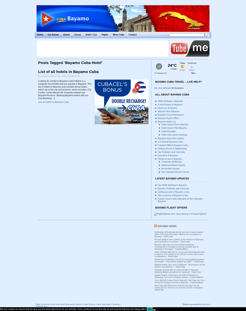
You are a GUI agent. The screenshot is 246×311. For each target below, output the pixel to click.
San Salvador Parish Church (175, 172)
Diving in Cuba (95, 304)
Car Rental (53, 34)
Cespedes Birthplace (171, 162)
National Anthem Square (173, 165)
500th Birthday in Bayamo (170, 101)
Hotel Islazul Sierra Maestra (174, 124)
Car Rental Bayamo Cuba (170, 142)
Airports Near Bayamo (168, 111)
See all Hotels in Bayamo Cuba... (54, 102)
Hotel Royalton (168, 131)
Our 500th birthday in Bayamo (172, 185)
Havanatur (206, 304)
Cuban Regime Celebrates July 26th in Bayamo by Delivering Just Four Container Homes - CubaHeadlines (179, 276)
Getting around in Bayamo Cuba (173, 192)
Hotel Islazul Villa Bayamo (174, 128)
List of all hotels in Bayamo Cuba (68, 72)
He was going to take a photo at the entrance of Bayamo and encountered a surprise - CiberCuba (179, 240)
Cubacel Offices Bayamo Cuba (173, 145)
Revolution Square (170, 168)
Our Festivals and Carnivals (171, 152)
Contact (133, 34)
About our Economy (167, 108)
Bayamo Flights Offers (168, 118)
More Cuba (118, 34)
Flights (105, 34)
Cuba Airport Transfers (110, 304)
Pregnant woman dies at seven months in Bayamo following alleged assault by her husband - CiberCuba (178, 271)
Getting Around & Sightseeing (172, 148)
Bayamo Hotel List (167, 121)
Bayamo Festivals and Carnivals (173, 188)
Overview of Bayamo (168, 155)
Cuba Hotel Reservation (65, 304)
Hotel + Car (91, 34)
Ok (149, 309)
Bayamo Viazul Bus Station (171, 138)
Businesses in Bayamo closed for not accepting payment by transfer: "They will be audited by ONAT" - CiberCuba (179, 260)
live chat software (162, 88)
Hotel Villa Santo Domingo (174, 135)
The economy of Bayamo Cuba (173, 195)
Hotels (66, 34)
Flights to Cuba (81, 304)
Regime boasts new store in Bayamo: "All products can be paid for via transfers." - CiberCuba (180, 266)
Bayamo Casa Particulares (171, 115)
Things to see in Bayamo (170, 159)
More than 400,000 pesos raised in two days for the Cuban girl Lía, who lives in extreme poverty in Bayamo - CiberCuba (179, 287)
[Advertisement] (102, 48)
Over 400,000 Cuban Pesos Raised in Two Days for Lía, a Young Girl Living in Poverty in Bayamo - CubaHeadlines (180, 281)
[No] (154, 309)
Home (40, 34)
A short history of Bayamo (170, 104)
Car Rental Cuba (48, 304)
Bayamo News (167, 226)
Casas (77, 34)
